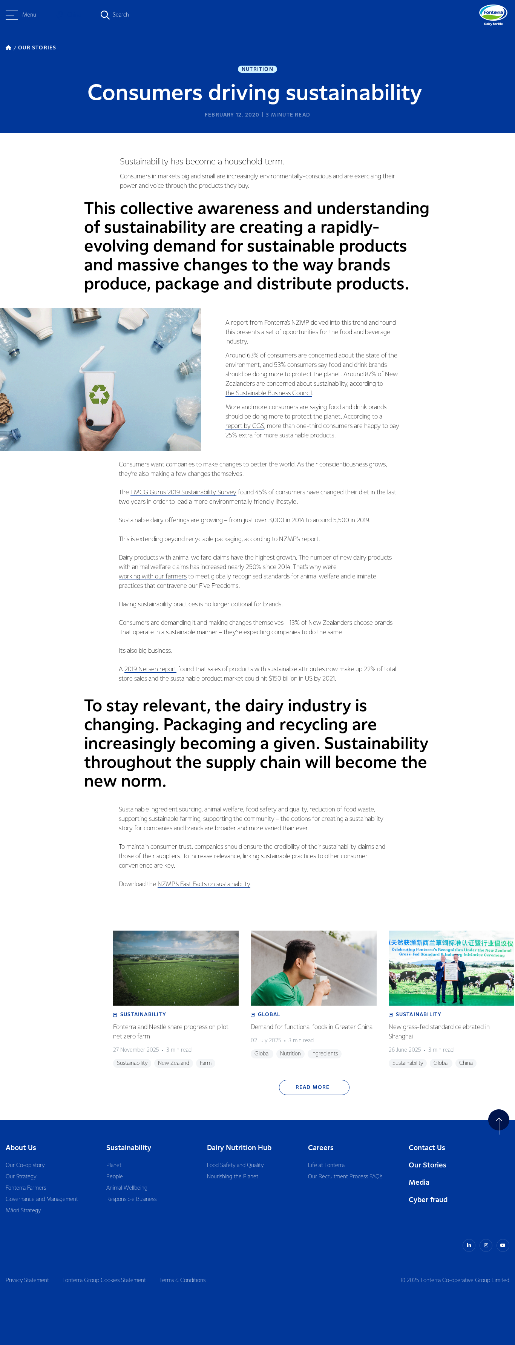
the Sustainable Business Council (268, 393)
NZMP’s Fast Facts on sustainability (204, 884)
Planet (113, 1165)
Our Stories (427, 1165)
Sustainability (128, 1148)
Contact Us (427, 1148)
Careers (321, 1148)
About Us (21, 1148)
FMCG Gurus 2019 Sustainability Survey (183, 492)
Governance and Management (42, 1199)
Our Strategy (21, 1176)
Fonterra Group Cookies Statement (104, 1280)
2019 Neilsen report (150, 669)
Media (419, 1182)
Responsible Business (131, 1199)
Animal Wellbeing (126, 1188)
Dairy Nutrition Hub (239, 1148)
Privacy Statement (27, 1280)
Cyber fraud (428, 1200)
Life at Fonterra (326, 1165)
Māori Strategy (23, 1210)
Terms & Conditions (182, 1280)
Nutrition (257, 69)
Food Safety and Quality (235, 1165)
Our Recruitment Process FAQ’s (345, 1176)
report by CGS (244, 426)
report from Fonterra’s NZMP (270, 323)
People (114, 1176)
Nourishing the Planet (232, 1176)
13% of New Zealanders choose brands (341, 623)
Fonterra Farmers (26, 1188)
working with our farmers (153, 577)
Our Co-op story (25, 1165)
